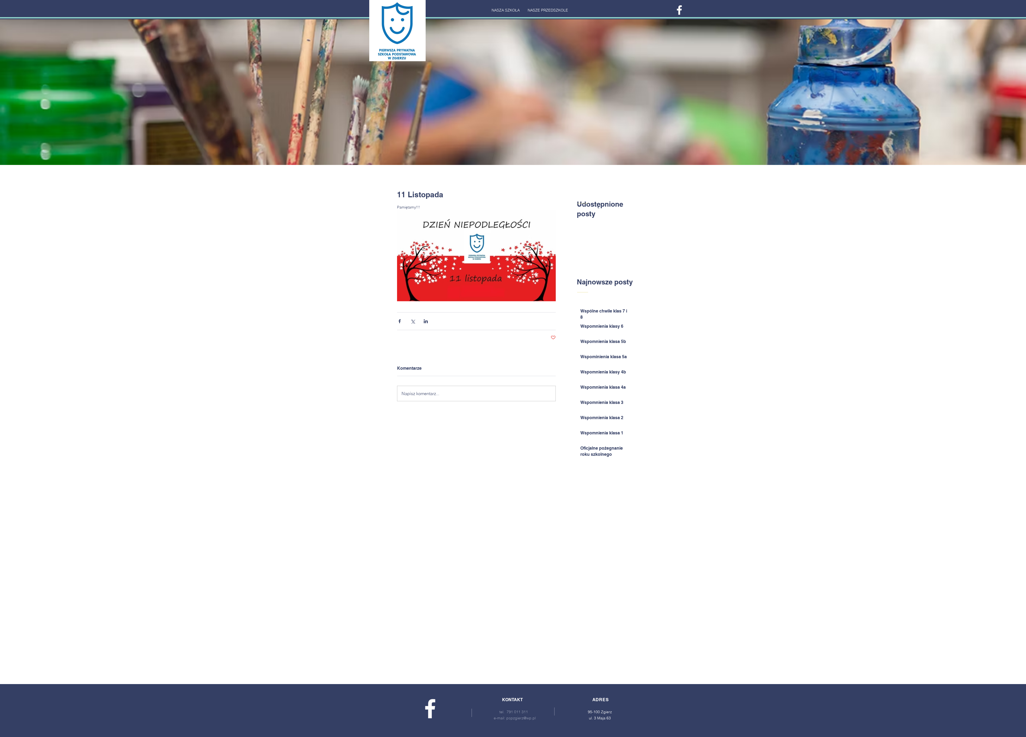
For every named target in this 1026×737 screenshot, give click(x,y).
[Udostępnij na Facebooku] (399, 321)
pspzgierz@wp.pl (521, 718)
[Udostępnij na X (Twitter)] (412, 321)
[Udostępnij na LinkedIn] (425, 321)
